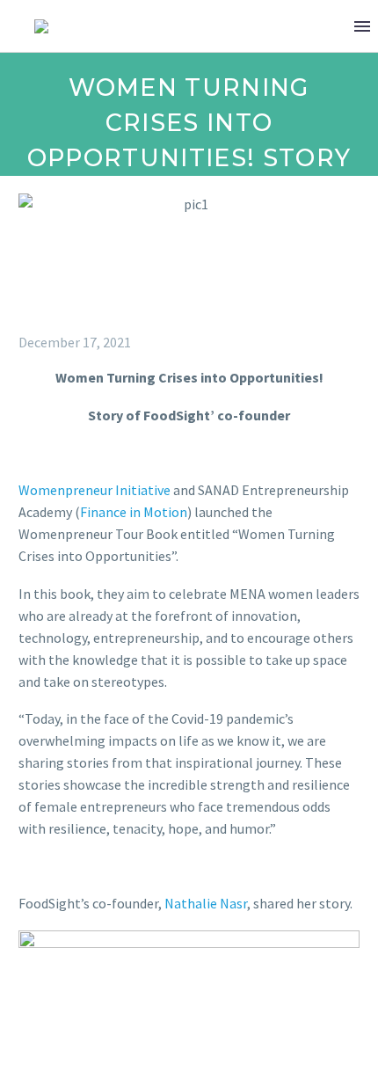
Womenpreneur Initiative (94, 490)
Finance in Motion (133, 512)
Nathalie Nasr (205, 903)
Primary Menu (362, 26)
